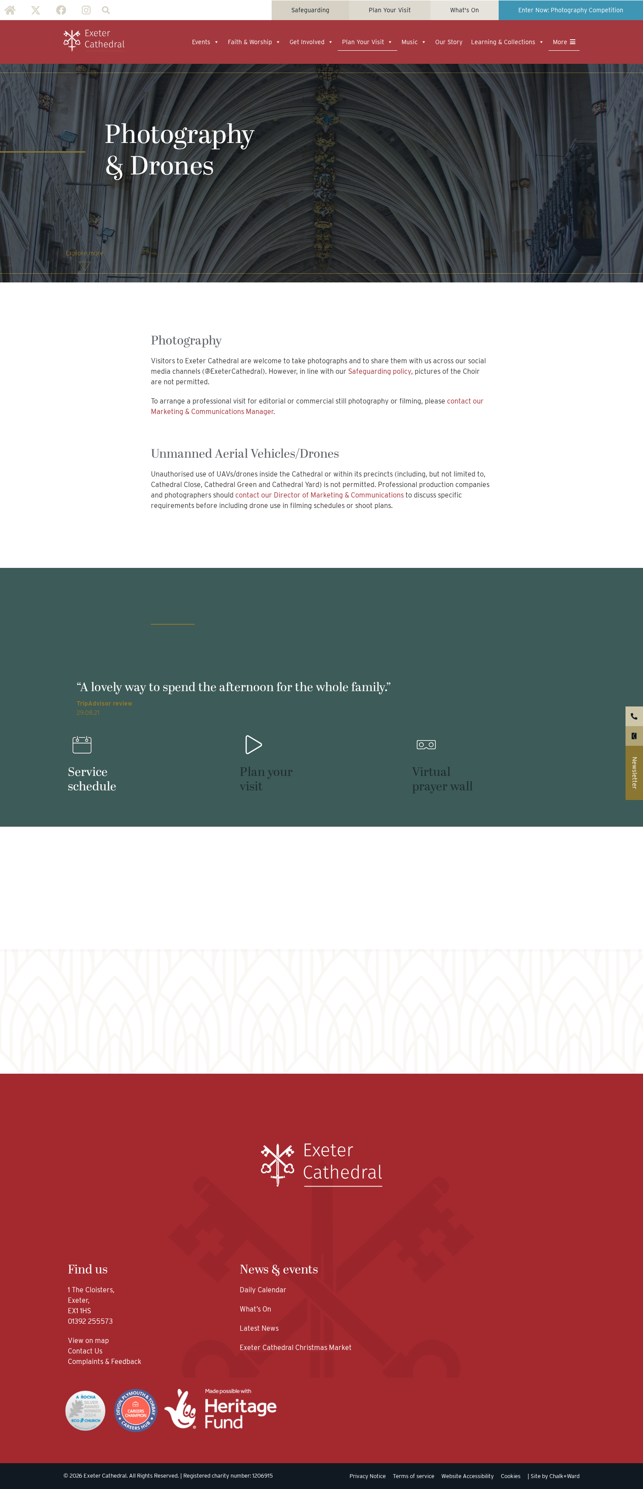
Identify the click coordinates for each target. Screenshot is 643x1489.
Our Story (448, 41)
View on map (88, 1340)
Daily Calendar (263, 1290)
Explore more (85, 253)
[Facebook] (61, 10)
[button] (105, 10)
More (560, 41)
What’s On (255, 1309)
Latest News (259, 1328)
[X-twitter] (35, 10)
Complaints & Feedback (104, 1361)
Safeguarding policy (379, 371)
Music (410, 41)
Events (201, 41)
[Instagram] (86, 10)
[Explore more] (85, 266)
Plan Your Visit (363, 41)
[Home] (10, 10)
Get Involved (307, 41)
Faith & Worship (250, 41)
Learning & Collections (503, 41)
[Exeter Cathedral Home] (94, 41)
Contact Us (86, 1351)
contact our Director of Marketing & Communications (320, 495)
